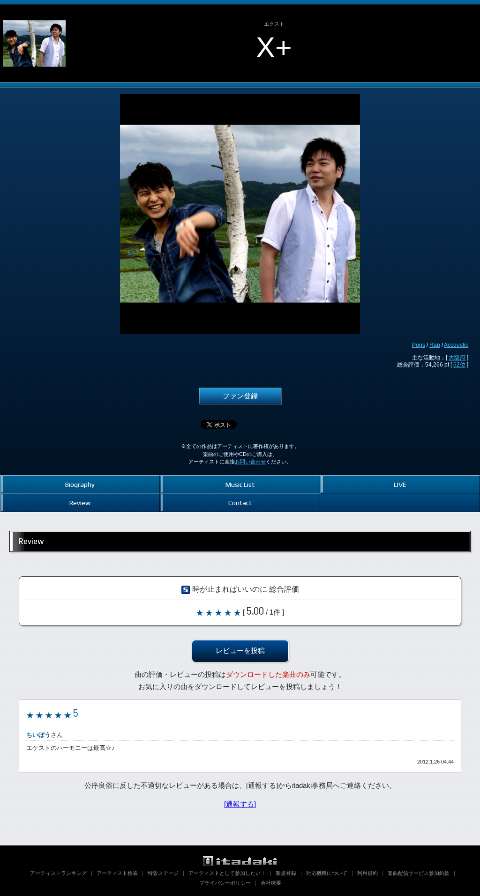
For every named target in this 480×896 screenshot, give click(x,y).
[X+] (34, 13)
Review (79, 503)
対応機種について (326, 873)
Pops (418, 345)
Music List (240, 484)
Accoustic (456, 345)
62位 (459, 364)
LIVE (400, 484)
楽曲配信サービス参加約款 (419, 873)
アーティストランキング (58, 873)
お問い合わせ (250, 461)
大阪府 (457, 357)
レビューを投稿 (240, 650)
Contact (240, 503)
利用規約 (367, 873)
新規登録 (286, 873)
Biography (80, 484)
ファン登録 (240, 396)
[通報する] (240, 804)
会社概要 (271, 883)
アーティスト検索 (117, 873)
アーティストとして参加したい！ (227, 873)
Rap (434, 345)
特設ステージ (163, 873)
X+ (274, 47)
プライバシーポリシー (225, 883)
